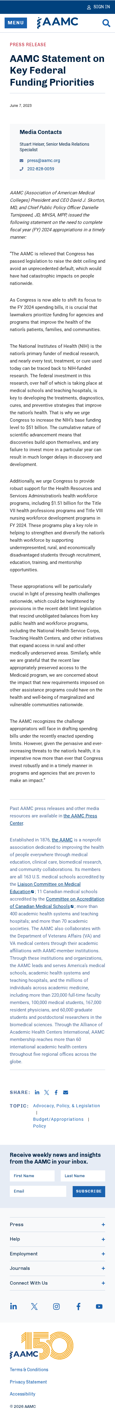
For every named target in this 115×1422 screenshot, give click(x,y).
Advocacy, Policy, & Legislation (66, 1105)
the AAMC (62, 840)
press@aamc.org (43, 160)
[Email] (68, 1092)
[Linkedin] (39, 1092)
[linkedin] (16, 1306)
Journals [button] (20, 1268)
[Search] (106, 23)
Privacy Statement (28, 1382)
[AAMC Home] (57, 23)
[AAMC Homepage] (41, 1345)
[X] (49, 1092)
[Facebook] (58, 1092)
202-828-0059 (40, 169)
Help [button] (15, 1239)
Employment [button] (24, 1253)
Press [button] (17, 1224)
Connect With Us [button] (29, 1283)
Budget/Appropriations (59, 1119)
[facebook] (78, 1306)
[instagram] (56, 1306)
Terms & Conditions (29, 1370)
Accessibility (22, 1394)
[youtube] (96, 1306)
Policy (39, 1126)
